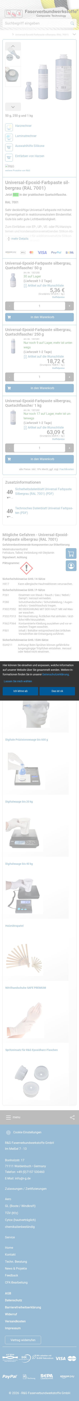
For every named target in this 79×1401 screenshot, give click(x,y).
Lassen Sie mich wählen (18, 681)
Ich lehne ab (20, 691)
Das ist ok (57, 691)
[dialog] (39, 700)
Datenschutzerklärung (55, 674)
